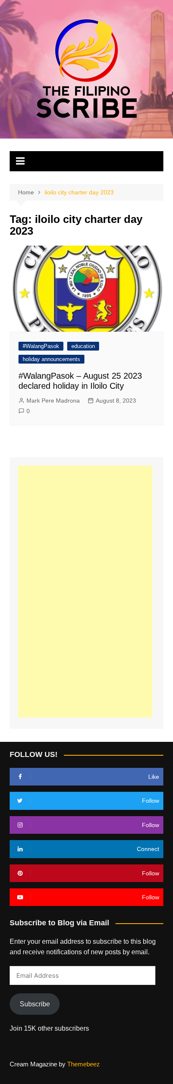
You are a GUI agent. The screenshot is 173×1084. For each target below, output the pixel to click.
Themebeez (83, 1064)
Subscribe (35, 1004)
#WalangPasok (41, 346)
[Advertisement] (85, 591)
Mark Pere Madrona (53, 400)
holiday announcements (51, 359)
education (83, 346)
